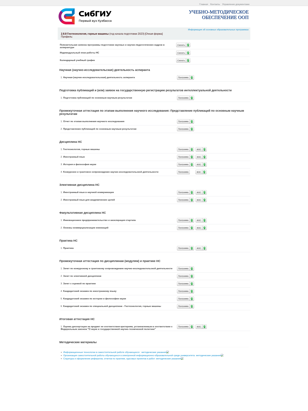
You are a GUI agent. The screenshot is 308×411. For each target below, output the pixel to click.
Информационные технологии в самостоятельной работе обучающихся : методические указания (115, 352)
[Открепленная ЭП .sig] (168, 352)
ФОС (199, 149)
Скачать (181, 44)
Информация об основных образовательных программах (218, 29)
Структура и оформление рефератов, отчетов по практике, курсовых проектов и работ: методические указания (122, 358)
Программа (183, 77)
